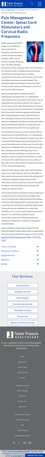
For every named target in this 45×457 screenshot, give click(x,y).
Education (22, 406)
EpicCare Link (22, 372)
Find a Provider (22, 391)
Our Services (22, 401)
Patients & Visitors (22, 385)
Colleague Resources (22, 435)
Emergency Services (23, 291)
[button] (40, 4)
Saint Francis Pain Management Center (16, 237)
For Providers (22, 367)
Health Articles (10, 10)
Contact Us (23, 362)
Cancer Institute (22, 285)
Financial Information (22, 414)
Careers (22, 378)
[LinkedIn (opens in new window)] (30, 443)
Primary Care (22, 316)
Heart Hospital (22, 298)
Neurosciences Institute (22, 304)
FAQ (22, 425)
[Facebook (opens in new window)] (14, 443)
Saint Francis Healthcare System (18, 451)
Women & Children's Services (23, 322)
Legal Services (22, 430)
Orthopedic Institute (22, 310)
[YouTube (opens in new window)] (24, 443)
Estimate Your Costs (35, 455)
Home (3, 10)
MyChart (22, 396)
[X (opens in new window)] (19, 443)
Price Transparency (23, 420)
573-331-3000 (16, 456)
